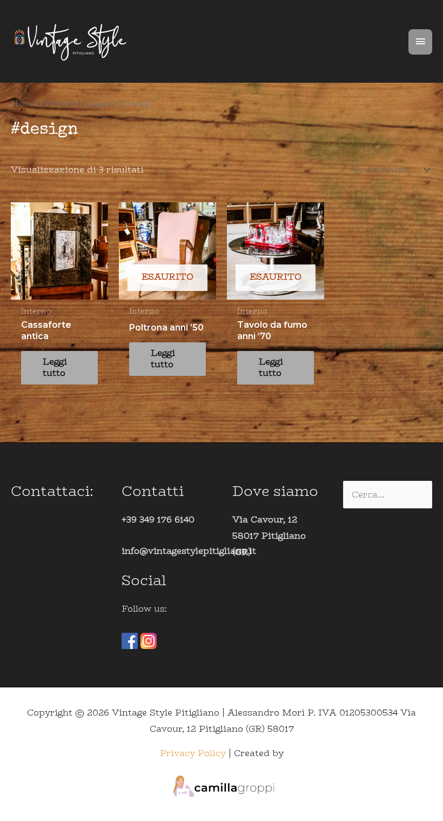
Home (24, 103)
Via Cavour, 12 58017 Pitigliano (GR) (269, 535)
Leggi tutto (55, 367)
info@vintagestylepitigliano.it (189, 551)
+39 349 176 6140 (158, 519)
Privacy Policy (193, 753)
